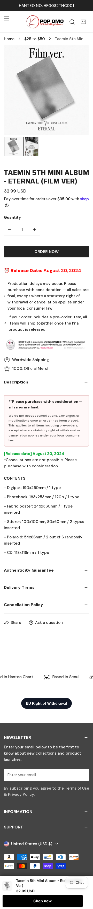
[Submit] (82, 775)
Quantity (12, 217)
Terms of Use (77, 788)
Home (9, 38)
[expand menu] (6, 18)
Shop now (42, 901)
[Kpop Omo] (44, 22)
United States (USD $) (31, 843)
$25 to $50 (34, 38)
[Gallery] (46, 101)
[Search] (72, 22)
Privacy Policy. (21, 794)
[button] (83, 22)
